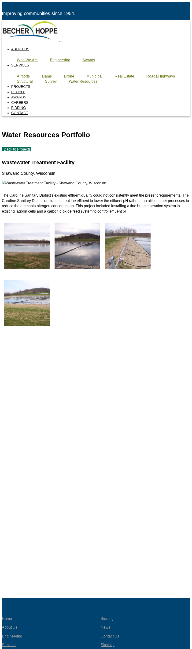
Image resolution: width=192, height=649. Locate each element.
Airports (23, 76)
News (105, 627)
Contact (19, 113)
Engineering (60, 60)
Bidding (18, 108)
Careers (19, 103)
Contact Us (110, 636)
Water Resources (83, 81)
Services (20, 65)
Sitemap (107, 645)
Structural (25, 81)
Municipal (94, 76)
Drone (69, 76)
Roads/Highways (160, 76)
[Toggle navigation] (61, 41)
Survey (51, 81)
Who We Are (27, 60)
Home (7, 619)
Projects (20, 87)
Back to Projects (17, 149)
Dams (47, 76)
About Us (20, 49)
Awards (88, 60)
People (18, 92)
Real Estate (124, 76)
